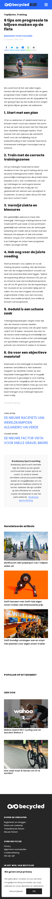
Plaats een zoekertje (13, 825)
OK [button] (34, 891)
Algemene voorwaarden (15, 849)
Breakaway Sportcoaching (26, 461)
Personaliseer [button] (16, 891)
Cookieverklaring (11, 852)
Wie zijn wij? (9, 856)
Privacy (7, 846)
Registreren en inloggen (15, 822)
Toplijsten (10, 14)
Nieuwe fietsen (11, 832)
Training (22, 14)
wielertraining (13, 402)
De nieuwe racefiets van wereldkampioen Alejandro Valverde (24, 422)
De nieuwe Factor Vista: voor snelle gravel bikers (26, 440)
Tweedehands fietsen (14, 828)
